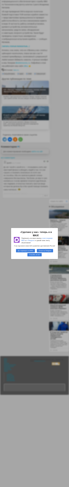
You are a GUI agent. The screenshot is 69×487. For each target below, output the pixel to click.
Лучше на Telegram (45, 250)
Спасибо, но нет (34, 254)
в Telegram (30, 240)
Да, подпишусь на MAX (25, 250)
